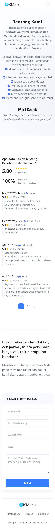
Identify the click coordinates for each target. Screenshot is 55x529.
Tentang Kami (13, 513)
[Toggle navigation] (47, 4)
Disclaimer (43, 513)
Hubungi (29, 513)
